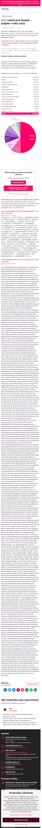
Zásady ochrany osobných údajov (21, 815)
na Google (22, 703)
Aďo (10, 708)
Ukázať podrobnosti (21, 824)
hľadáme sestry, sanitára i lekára (19, 1)
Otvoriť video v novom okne (19, 194)
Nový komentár (32, 684)
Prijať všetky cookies (21, 820)
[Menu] (38, 9)
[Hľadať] (33, 9)
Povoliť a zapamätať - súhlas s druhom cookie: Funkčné (18, 188)
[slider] (13, 711)
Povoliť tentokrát (18, 182)
